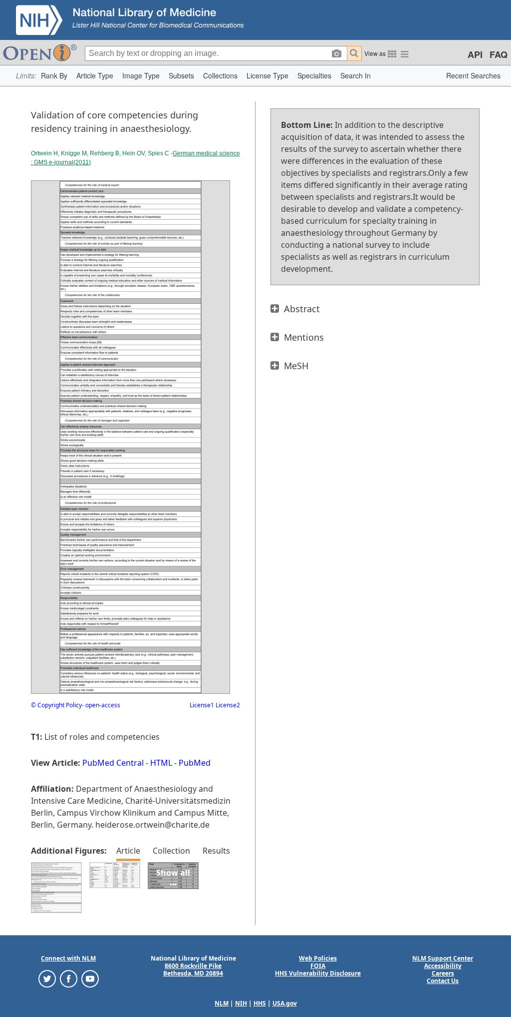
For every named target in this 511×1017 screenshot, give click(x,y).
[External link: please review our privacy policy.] (47, 978)
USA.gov (284, 1003)
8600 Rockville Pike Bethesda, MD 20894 (193, 970)
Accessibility (443, 966)
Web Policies (318, 958)
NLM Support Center (442, 958)
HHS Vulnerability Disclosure (318, 973)
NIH (241, 1003)
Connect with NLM (68, 958)
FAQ (499, 54)
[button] (54, 75)
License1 (202, 705)
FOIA (317, 966)
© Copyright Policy (56, 705)
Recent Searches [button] (473, 75)
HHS (260, 1003)
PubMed (195, 762)
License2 (227, 705)
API (475, 54)
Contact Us (443, 981)
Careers (443, 973)
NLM (222, 1003)
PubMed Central (113, 762)
